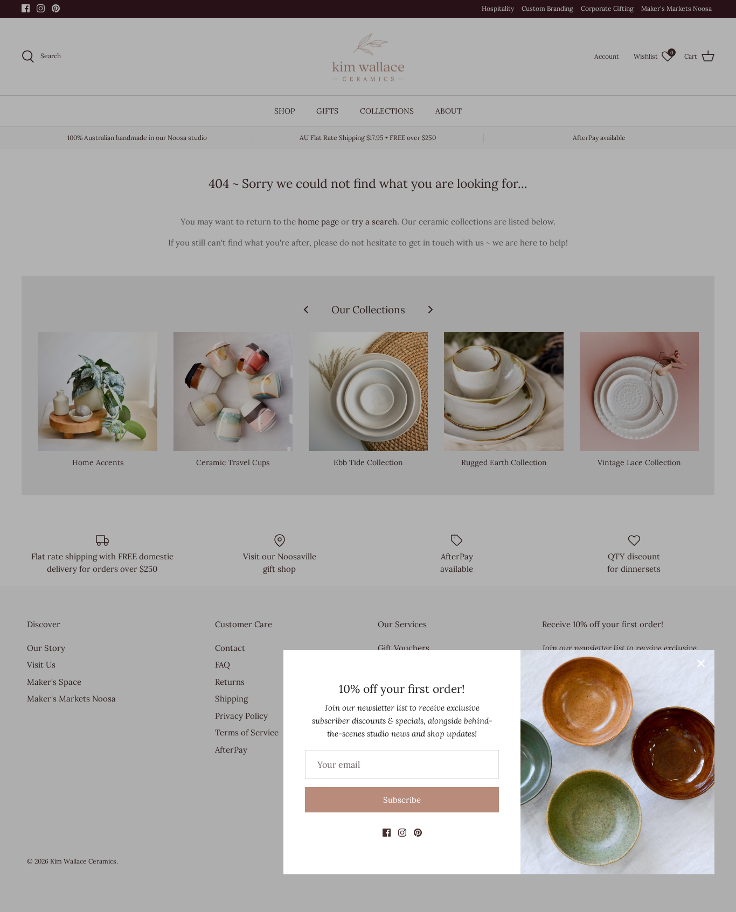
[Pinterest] (418, 833)
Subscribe (402, 800)
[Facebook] (387, 833)
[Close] (701, 663)
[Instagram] (402, 833)
